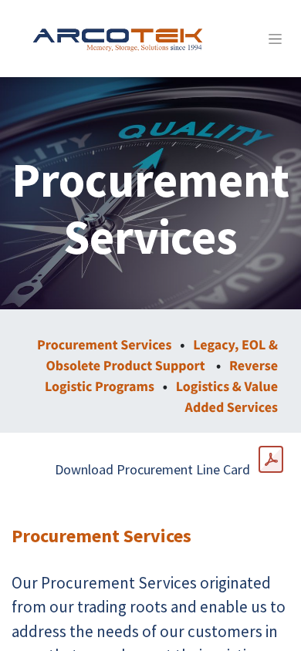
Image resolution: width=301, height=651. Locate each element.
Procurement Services (104, 344)
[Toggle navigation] (275, 38)
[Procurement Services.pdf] (271, 459)
